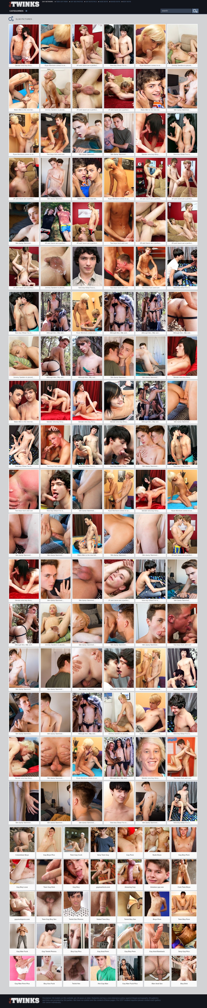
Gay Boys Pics (91, 1)
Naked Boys (115, 1)
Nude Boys (103, 1)
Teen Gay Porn (62, 1)
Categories (16, 11)
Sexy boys (127, 1)
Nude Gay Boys (23, 4)
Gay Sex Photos (76, 1)
